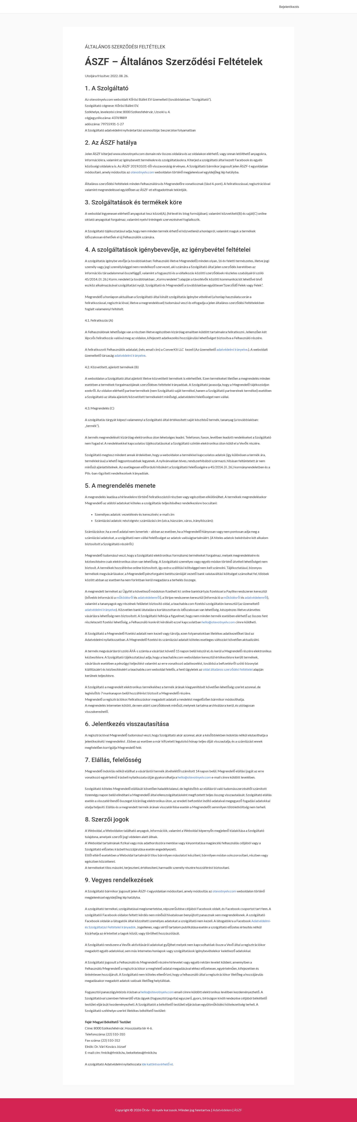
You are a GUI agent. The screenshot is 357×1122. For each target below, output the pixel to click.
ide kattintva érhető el (157, 1064)
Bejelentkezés (289, 6)
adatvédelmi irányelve (232, 349)
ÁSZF (238, 1110)
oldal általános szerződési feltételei (228, 669)
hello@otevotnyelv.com (218, 622)
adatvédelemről (149, 597)
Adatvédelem (222, 1110)
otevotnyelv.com (142, 172)
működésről (124, 597)
